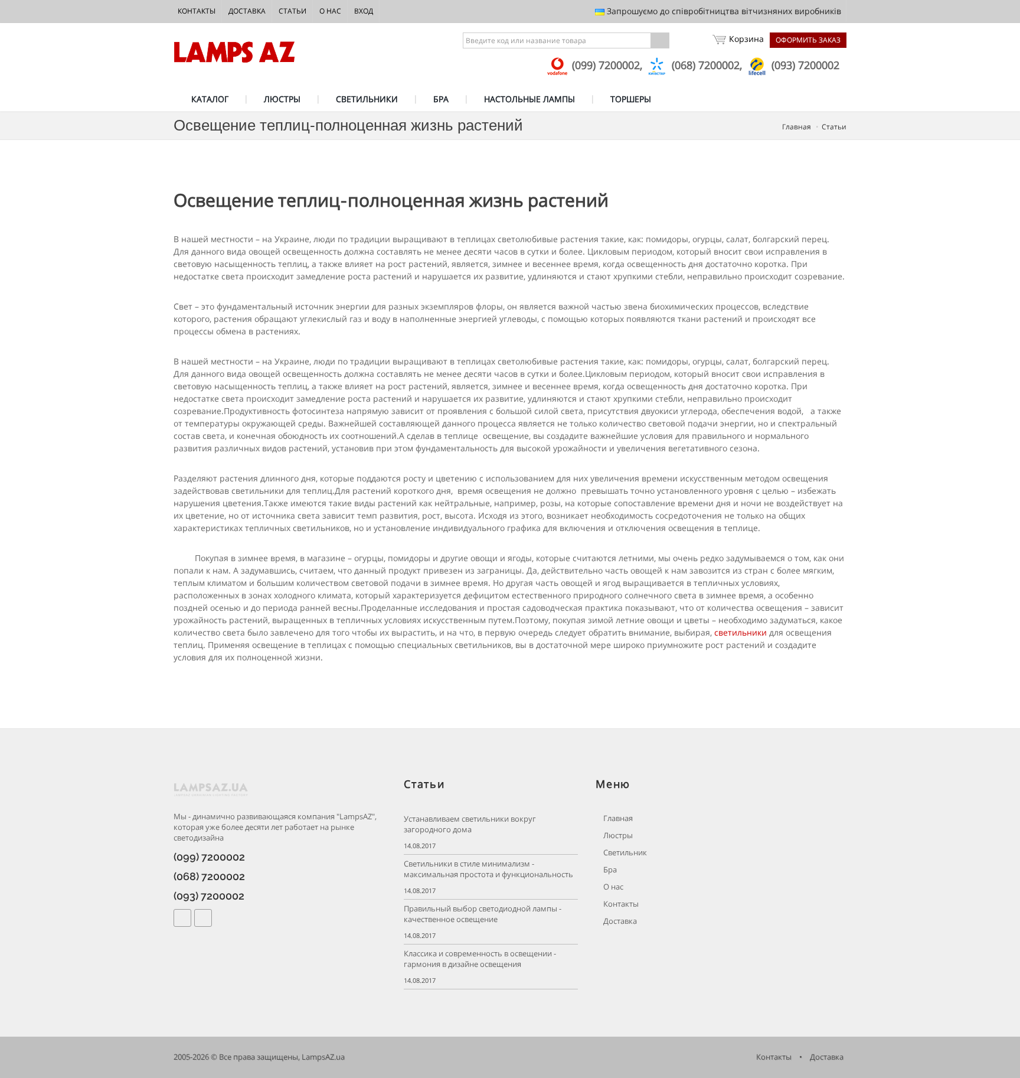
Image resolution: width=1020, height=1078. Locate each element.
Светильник (624, 853)
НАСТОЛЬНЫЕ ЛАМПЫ (529, 99)
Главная (796, 127)
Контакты (196, 11)
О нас (330, 11)
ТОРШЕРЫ (630, 99)
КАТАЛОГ (209, 99)
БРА (441, 99)
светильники (740, 632)
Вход (363, 11)
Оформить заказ (808, 40)
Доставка (247, 11)
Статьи (292, 11)
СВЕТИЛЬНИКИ (367, 99)
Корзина (746, 38)
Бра (609, 870)
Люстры (617, 836)
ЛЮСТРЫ (282, 99)
